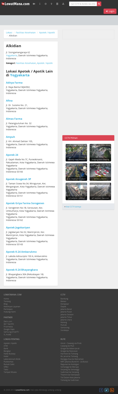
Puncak (64, 325)
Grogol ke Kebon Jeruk (70, 348)
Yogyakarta (11, 55)
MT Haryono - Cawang (76, 198)
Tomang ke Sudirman (70, 380)
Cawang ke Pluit (67, 346)
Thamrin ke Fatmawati (70, 374)
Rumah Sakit (9, 364)
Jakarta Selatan (67, 314)
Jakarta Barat (66, 309)
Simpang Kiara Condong (100, 159)
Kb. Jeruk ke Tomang (69, 356)
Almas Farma (14, 118)
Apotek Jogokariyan (18, 227)
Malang (64, 322)
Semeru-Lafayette (100, 179)
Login (111, 11)
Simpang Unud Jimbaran (76, 159)
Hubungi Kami (10, 311)
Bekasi (63, 301)
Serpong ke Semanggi (70, 369)
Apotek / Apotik (47, 32)
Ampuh (10, 137)
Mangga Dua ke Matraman (72, 359)
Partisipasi (8, 309)
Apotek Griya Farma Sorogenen (25, 203)
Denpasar (65, 304)
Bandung (64, 298)
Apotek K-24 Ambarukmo (21, 251)
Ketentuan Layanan (12, 306)
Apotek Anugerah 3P (18, 179)
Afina (9, 100)
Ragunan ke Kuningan (70, 364)
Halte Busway (9, 353)
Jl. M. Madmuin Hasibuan (76, 179)
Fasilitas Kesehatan (26, 32)
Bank (6, 348)
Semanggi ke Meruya (70, 367)
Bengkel (7, 351)
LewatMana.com (22, 390)
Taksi (6, 369)
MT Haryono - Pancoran (100, 198)
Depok (63, 306)
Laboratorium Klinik (12, 359)
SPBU (6, 367)
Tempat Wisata (10, 372)
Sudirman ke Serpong (70, 372)
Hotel (6, 356)
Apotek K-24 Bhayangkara (22, 269)
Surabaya (65, 330)
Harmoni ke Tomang (69, 353)
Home (6, 298)
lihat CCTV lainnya (73, 206)
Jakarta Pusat (66, 311)
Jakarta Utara (66, 319)
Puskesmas (8, 361)
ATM (6, 346)
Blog (6, 304)
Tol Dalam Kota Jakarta (70, 377)
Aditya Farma (14, 82)
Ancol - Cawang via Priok (71, 343)
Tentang (7, 301)
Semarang (65, 327)
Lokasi (9, 32)
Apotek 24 (12, 155)
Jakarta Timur (66, 317)
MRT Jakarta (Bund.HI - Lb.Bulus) (74, 361)
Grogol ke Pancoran (69, 351)
